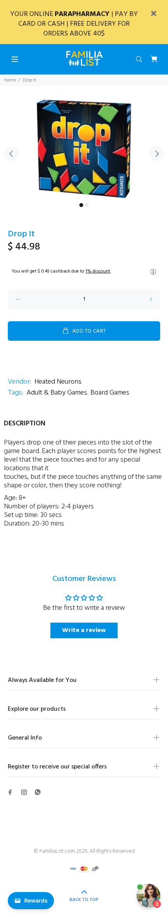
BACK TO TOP (84, 900)
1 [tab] (81, 205)
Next (156, 153)
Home (10, 80)
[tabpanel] (84, 149)
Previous (11, 153)
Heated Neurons (58, 382)
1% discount (98, 271)
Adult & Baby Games (57, 392)
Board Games (109, 392)
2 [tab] (87, 205)
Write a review (84, 630)
